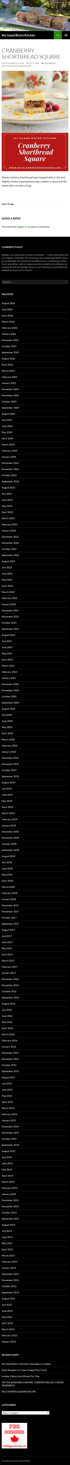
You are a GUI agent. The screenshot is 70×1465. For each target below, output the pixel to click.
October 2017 (9, 917)
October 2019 (9, 770)
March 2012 (8, 1329)
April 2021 (7, 659)
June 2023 (7, 499)
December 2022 (10, 536)
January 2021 (9, 678)
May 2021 (7, 653)
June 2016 (7, 1015)
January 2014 (9, 1194)
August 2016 (8, 1003)
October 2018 (9, 843)
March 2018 (8, 886)
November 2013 (10, 1206)
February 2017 (9, 966)
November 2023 (10, 469)
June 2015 (7, 1089)
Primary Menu (66, 35)
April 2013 (7, 1249)
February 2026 (9, 327)
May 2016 (7, 1022)
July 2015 (7, 1083)
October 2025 (9, 346)
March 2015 (8, 1108)
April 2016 (7, 1028)
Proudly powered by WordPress (16, 1461)
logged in (22, 226)
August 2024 (8, 413)
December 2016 (10, 979)
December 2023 (10, 462)
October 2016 (9, 991)
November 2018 (10, 837)
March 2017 (8, 960)
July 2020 (7, 714)
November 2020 (10, 690)
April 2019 (7, 807)
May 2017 (7, 948)
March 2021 (8, 665)
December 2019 (10, 757)
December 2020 (10, 684)
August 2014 (8, 1151)
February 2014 (9, 1187)
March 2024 (8, 444)
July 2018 (7, 862)
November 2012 (10, 1280)
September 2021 (10, 628)
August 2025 (8, 358)
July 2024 (7, 419)
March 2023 (8, 518)
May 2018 (7, 874)
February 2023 (9, 524)
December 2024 (10, 389)
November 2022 (10, 542)
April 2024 (7, 438)
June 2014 (7, 1163)
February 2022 (9, 598)
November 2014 (10, 1132)
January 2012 (9, 1341)
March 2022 (8, 592)
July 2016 (7, 1009)
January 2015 (9, 1120)
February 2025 (9, 376)
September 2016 (10, 997)
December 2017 (10, 905)
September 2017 (10, 923)
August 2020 (8, 708)
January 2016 (9, 1046)
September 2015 (10, 1071)
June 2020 (7, 721)
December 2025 (10, 340)
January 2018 (9, 899)
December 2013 (10, 1200)
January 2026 (9, 333)
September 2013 (10, 1218)
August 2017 (8, 929)
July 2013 (7, 1230)
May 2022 (7, 579)
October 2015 (9, 1065)
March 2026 (8, 321)
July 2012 (7, 1304)
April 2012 (7, 1323)
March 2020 (8, 739)
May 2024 (7, 432)
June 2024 (7, 426)
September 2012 (10, 1292)
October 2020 (9, 696)
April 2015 (7, 1101)
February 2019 (9, 819)
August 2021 (8, 635)
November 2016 (10, 985)
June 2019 (7, 794)
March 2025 (8, 370)
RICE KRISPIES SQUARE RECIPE (19, 1391)
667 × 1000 (34, 63)
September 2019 (10, 776)
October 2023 (9, 475)
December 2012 (10, 1273)
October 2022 (9, 548)
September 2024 (10, 407)
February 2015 (9, 1114)
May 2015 (7, 1095)
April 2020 (7, 733)
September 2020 (10, 702)
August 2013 (8, 1224)
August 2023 (8, 487)
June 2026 (7, 309)
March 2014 (8, 1181)
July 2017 (7, 936)
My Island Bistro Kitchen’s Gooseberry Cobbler (26, 1363)
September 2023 (10, 481)
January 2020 (9, 751)
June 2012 (7, 1310)
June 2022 (7, 573)
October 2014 (9, 1138)
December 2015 (10, 1052)
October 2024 (9, 401)
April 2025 (7, 364)
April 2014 (7, 1175)
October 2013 (9, 1212)
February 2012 (9, 1335)
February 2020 (9, 745)
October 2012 (9, 1286)
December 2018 (10, 831)
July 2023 (7, 493)
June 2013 (7, 1237)
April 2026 (7, 315)
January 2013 (9, 1267)
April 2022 (7, 585)
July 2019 (7, 788)
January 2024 (9, 456)
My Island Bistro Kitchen (18, 35)
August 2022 (8, 561)
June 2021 (7, 647)
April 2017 (7, 954)
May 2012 (7, 1316)
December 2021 (10, 610)
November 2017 (10, 911)
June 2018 (7, 868)
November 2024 (10, 395)
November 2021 (10, 616)
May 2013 (7, 1243)
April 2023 (7, 512)
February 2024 (9, 450)
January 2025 (9, 383)
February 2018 (9, 893)
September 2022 (10, 555)
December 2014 (10, 1126)
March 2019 (8, 813)
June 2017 (7, 942)
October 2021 (9, 622)
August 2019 (8, 782)
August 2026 (8, 303)
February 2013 (9, 1261)
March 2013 (8, 1255)
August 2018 (8, 856)
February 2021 (9, 671)
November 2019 (10, 764)
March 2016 (8, 1034)
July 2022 (7, 567)
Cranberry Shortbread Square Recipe (29, 64)
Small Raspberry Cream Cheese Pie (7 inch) (24, 1370)
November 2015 (10, 1058)
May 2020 (7, 727)
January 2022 (9, 604)
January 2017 (9, 972)
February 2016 (9, 1040)
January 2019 (9, 825)
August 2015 (8, 1077)
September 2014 (10, 1144)
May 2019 (7, 800)
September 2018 (10, 850)
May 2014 (7, 1169)
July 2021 (7, 641)
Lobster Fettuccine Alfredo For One (20, 1376)
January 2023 (9, 530)
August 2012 (8, 1298)
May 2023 (7, 505)
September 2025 (10, 352)
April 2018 (7, 880)
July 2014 (7, 1157)
